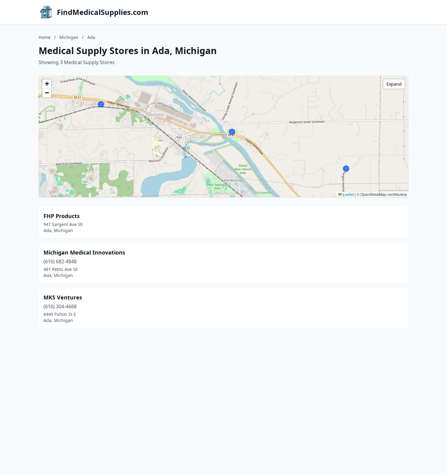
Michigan (68, 37)
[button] (346, 169)
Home (44, 37)
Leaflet (348, 194)
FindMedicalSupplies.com (102, 12)
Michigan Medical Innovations (84, 252)
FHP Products (61, 216)
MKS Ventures (62, 297)
